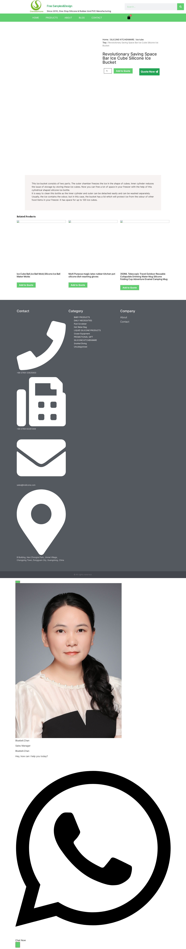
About (68, 17)
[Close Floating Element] (17, 582)
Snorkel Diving (80, 343)
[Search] (180, 6)
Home (35, 17)
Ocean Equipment (82, 333)
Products (52, 17)
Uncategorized (80, 347)
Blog (82, 17)
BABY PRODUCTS (82, 317)
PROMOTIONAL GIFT (83, 337)
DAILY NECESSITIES (83, 320)
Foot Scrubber (80, 324)
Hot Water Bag (80, 327)
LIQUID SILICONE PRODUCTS (87, 330)
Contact (97, 17)
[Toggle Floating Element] (17, 945)
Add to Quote (123, 71)
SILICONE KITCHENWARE (122, 39)
